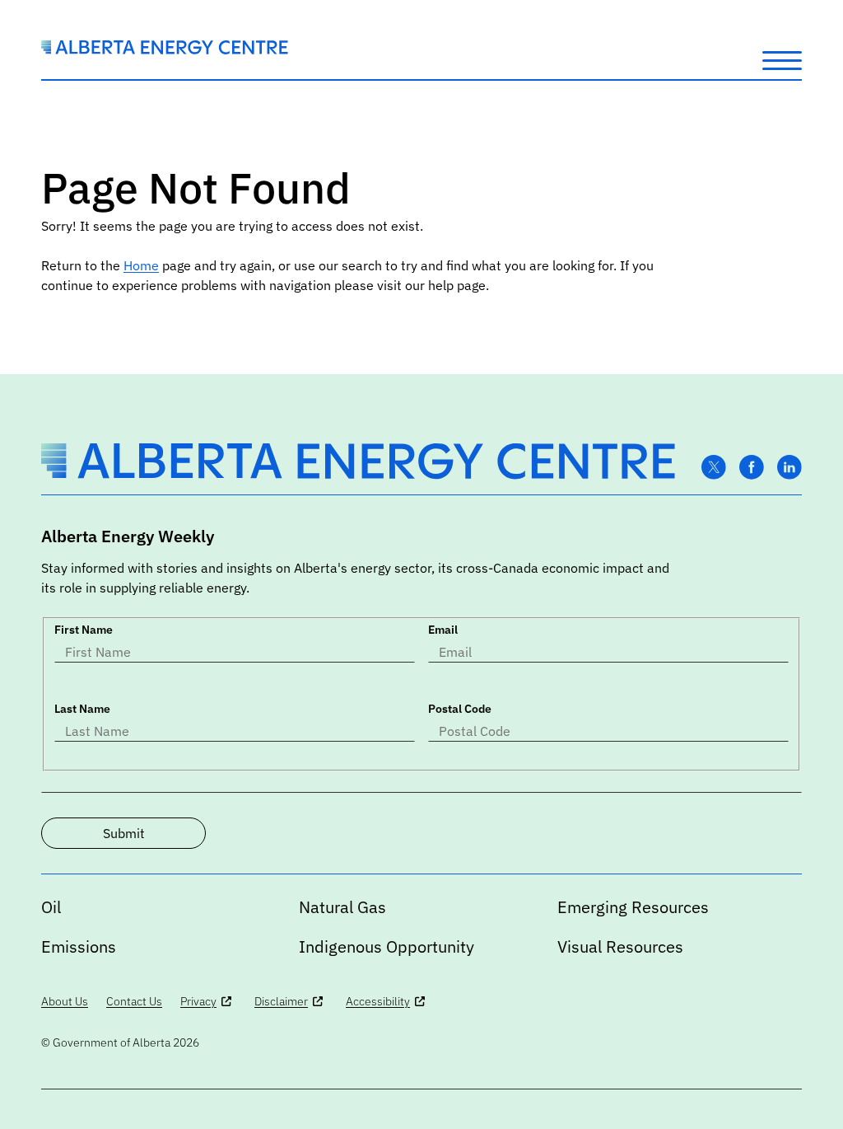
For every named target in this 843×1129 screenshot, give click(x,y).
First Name (83, 629)
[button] (782, 59)
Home (141, 265)
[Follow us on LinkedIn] (789, 467)
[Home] (164, 49)
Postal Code (459, 708)
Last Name (82, 708)
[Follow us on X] (713, 467)
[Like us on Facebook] (751, 467)
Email (443, 629)
